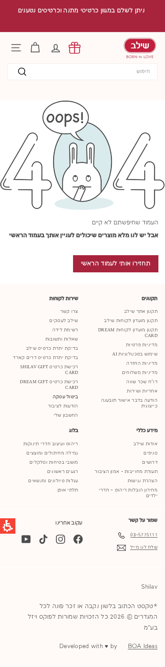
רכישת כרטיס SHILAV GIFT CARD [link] (49, 370)
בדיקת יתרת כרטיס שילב (52, 348)
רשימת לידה (65, 330)
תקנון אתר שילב (141, 311)
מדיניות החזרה (142, 363)
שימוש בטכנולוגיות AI (135, 354)
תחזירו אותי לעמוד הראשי (115, 263)
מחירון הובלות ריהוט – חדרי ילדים (128, 493)
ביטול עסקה (65, 397)
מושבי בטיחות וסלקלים (53, 462)
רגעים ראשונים (62, 471)
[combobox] (82, 72)
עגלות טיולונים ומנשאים (53, 481)
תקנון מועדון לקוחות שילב (131, 321)
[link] (74, 48)
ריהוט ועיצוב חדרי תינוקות (50, 444)
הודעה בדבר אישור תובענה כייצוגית (129, 403)
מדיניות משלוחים (140, 372)
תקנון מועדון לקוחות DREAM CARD (128, 333)
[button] (55, 48)
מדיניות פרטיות (142, 345)
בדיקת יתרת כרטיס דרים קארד (45, 357)
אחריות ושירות (142, 391)
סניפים (150, 453)
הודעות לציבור (63, 406)
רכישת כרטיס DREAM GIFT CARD (49, 385)
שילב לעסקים (63, 321)
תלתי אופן (68, 490)
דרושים (150, 462)
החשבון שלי (66, 415)
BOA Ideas (143, 646)
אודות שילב (145, 444)
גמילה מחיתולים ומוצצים (52, 453)
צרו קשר (69, 311)
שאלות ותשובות (61, 339)
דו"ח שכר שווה (142, 382)
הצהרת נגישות (143, 481)
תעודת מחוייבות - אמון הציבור (126, 471)
